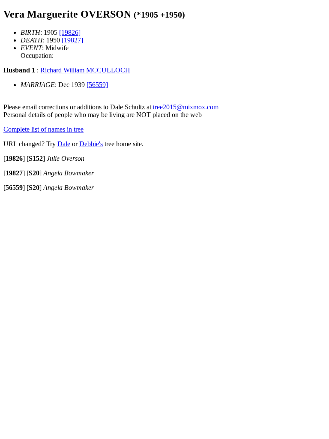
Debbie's (91, 143)
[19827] (72, 40)
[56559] (97, 84)
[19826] (70, 32)
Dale (63, 143)
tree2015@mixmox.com (185, 107)
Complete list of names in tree (43, 129)
